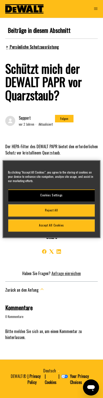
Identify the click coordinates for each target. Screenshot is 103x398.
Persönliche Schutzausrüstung (34, 47)
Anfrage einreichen (66, 273)
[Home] (24, 9)
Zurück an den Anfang (22, 290)
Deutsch (50, 370)
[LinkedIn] (58, 251)
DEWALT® (18, 376)
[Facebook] (44, 251)
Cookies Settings (51, 195)
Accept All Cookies (51, 225)
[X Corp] (51, 251)
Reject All (51, 210)
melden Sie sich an (28, 331)
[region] (51, 199)
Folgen (64, 118)
